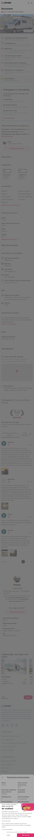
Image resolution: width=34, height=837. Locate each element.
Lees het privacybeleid (7, 829)
